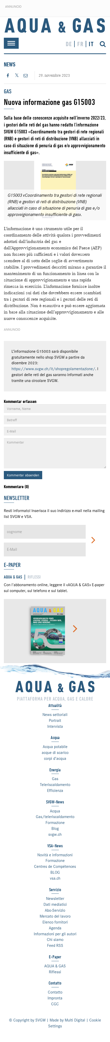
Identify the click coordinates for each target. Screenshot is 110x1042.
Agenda (55, 928)
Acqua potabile (55, 746)
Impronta (55, 998)
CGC (55, 1004)
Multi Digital (75, 1020)
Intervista (55, 726)
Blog (55, 828)
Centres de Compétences (55, 866)
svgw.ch (55, 834)
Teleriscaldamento (55, 784)
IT (91, 44)
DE (69, 44)
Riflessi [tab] (34, 577)
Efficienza (55, 790)
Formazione (55, 822)
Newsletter (55, 898)
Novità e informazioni (55, 855)
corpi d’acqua (55, 758)
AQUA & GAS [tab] (13, 577)
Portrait (55, 720)
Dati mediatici (55, 904)
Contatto (55, 992)
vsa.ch (55, 878)
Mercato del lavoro (55, 916)
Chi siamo (55, 939)
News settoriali (55, 714)
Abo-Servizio (55, 910)
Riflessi (55, 972)
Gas (55, 778)
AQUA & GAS (55, 966)
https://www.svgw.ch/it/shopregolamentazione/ (53, 369)
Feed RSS (55, 945)
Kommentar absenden (23, 475)
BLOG (55, 872)
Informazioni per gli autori (55, 934)
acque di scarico (55, 752)
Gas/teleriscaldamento (55, 816)
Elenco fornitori (55, 922)
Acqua (55, 811)
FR (80, 44)
